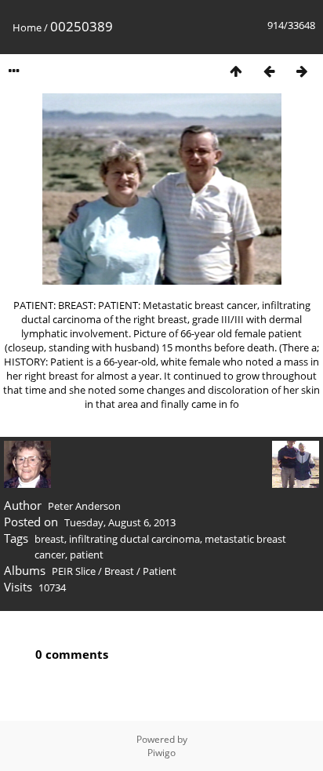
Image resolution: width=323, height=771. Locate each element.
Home (27, 27)
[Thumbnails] (236, 71)
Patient (159, 571)
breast (49, 539)
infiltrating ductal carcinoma (134, 539)
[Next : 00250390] (301, 71)
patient (86, 554)
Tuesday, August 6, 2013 (120, 522)
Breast (119, 571)
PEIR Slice (74, 571)
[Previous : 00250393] (268, 71)
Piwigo (161, 752)
